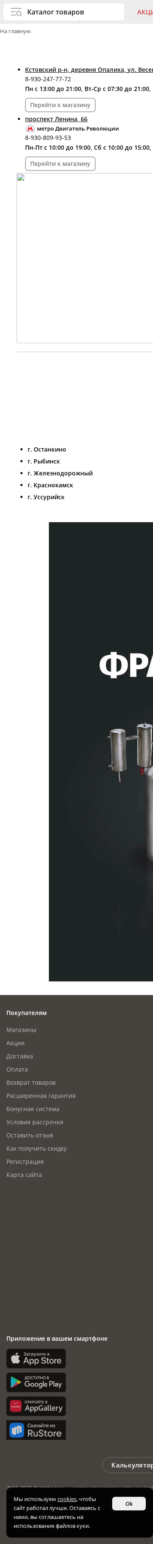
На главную (15, 31)
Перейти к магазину (60, 105)
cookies (66, 1499)
